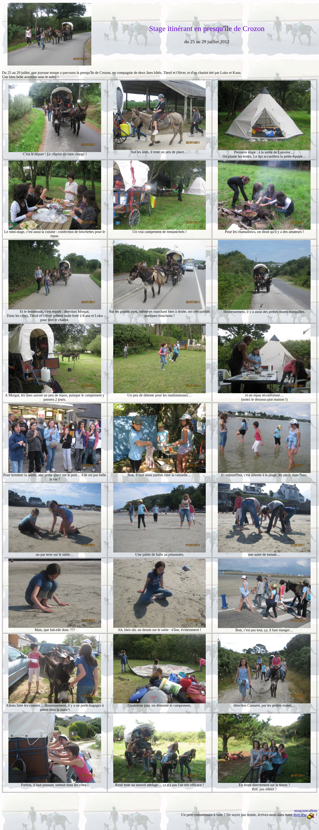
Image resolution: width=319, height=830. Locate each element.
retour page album (305, 810)
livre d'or (300, 815)
